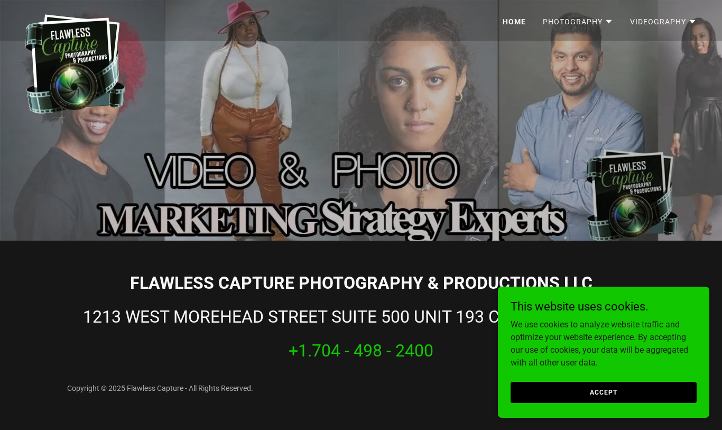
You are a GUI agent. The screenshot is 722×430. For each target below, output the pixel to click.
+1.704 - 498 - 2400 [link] (361, 351)
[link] (75, 18)
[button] (578, 21)
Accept (603, 392)
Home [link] (514, 21)
